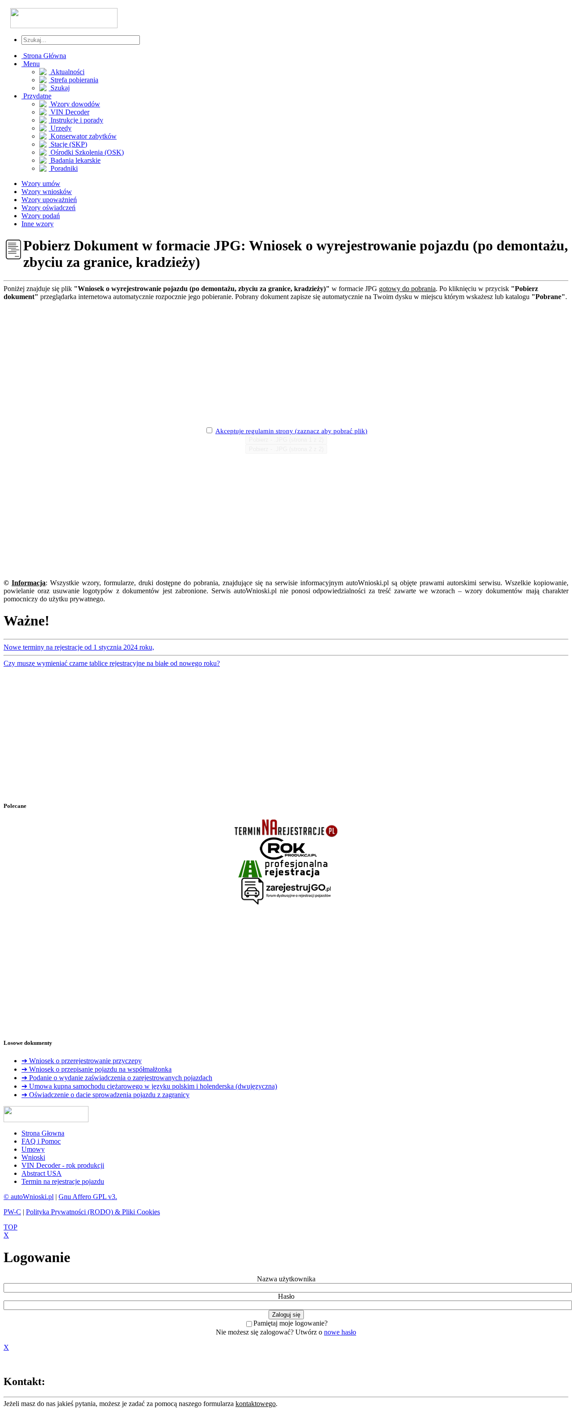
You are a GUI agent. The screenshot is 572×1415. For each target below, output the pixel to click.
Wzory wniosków (46, 191)
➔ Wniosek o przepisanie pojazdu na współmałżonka (96, 1069)
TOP (10, 1227)
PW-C (12, 1212)
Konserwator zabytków (83, 136)
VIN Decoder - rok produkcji (62, 1165)
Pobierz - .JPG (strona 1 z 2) (286, 439)
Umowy (33, 1149)
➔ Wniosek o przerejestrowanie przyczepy (81, 1060)
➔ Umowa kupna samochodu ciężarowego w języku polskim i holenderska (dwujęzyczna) (149, 1086)
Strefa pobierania (73, 80)
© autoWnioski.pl (29, 1196)
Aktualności (66, 72)
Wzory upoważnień (49, 199)
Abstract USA (41, 1173)
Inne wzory (37, 224)
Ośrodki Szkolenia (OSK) (86, 152)
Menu (30, 64)
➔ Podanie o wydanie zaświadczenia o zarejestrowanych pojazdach (116, 1077)
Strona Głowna (42, 1133)
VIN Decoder (69, 112)
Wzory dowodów (74, 104)
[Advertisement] (286, 363)
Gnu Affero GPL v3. (88, 1196)
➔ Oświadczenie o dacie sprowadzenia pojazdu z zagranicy (105, 1094)
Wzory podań (40, 216)
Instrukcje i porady (76, 120)
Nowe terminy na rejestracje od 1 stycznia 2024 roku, (79, 647)
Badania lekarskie (75, 160)
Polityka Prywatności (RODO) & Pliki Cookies (93, 1212)
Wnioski (33, 1157)
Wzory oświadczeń (48, 207)
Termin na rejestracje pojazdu (62, 1181)
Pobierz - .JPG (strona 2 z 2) (286, 449)
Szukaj (59, 88)
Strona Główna (43, 55)
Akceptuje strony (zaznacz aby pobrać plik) (291, 431)
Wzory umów (40, 183)
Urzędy (60, 128)
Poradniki (63, 168)
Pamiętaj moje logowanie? (290, 1323)
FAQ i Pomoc (41, 1141)
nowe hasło (340, 1332)
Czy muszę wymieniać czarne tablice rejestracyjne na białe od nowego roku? (112, 663)
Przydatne (36, 96)
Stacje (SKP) (68, 144)
